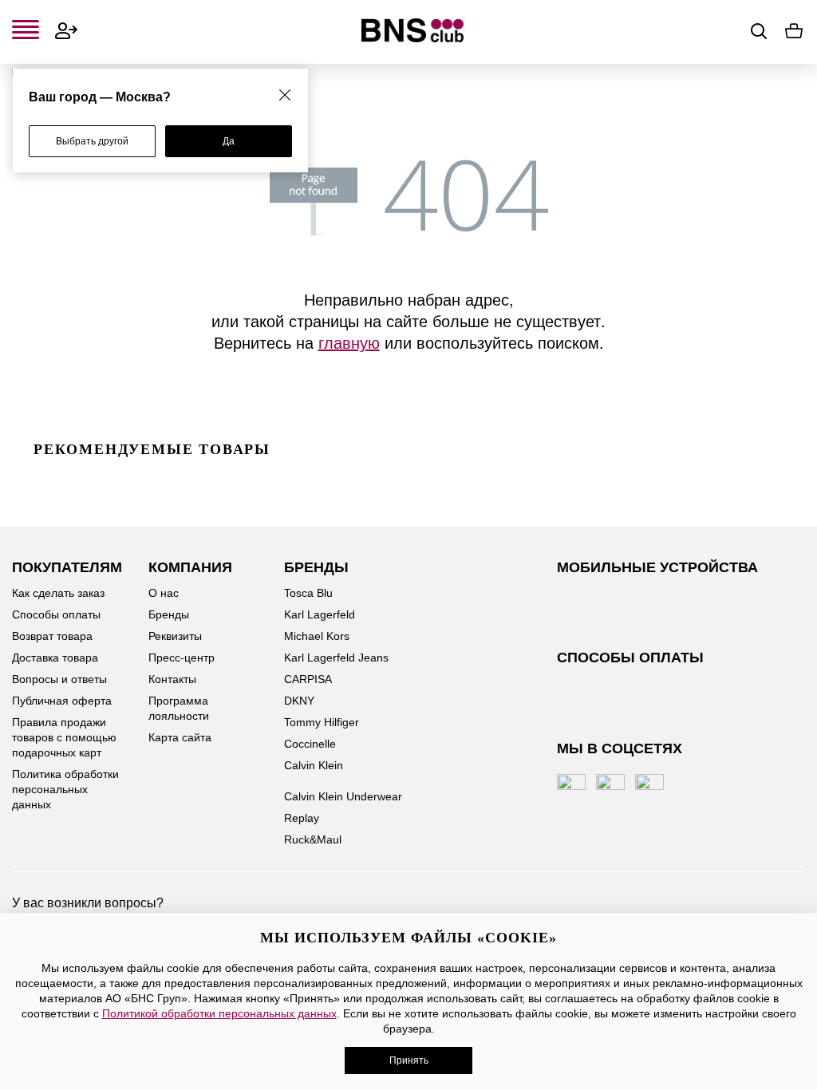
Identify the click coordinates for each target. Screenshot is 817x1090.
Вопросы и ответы (59, 679)
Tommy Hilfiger (321, 722)
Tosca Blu (308, 592)
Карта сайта (179, 737)
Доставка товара (55, 657)
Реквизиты (175, 636)
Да (229, 141)
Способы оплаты (56, 614)
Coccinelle (310, 743)
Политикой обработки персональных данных (219, 1013)
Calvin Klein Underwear (343, 796)
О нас (163, 592)
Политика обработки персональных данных (65, 789)
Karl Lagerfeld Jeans (336, 657)
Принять (408, 1060)
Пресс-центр (181, 657)
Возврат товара (52, 636)
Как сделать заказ (58, 592)
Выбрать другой (92, 141)
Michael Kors (316, 636)
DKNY (299, 700)
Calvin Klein (313, 765)
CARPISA (308, 679)
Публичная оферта (62, 700)
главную (349, 341)
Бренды (168, 614)
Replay (301, 818)
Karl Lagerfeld (319, 614)
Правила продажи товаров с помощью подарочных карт (64, 737)
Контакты (172, 679)
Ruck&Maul (312, 839)
